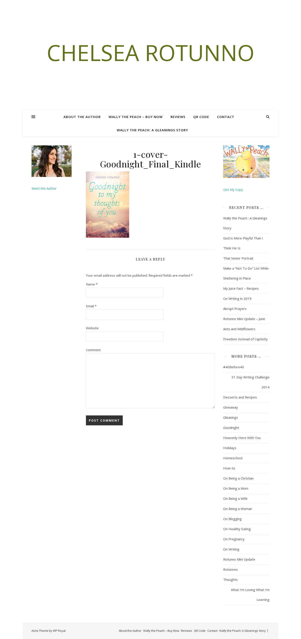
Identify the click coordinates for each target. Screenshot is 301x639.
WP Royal (59, 631)
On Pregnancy (234, 539)
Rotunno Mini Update (239, 559)
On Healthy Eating (237, 529)
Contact (225, 117)
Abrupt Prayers (235, 308)
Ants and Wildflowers (239, 329)
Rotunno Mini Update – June (244, 319)
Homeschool (232, 458)
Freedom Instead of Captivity (245, 339)
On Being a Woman (237, 508)
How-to (229, 468)
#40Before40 (233, 367)
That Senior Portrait (238, 258)
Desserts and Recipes (240, 397)
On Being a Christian (238, 478)
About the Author (82, 117)
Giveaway (230, 407)
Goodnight (231, 427)
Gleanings (230, 417)
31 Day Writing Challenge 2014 (250, 382)
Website (92, 328)
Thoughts (230, 579)
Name (92, 284)
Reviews (178, 117)
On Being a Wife (235, 498)
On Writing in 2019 (237, 298)
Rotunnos (230, 569)
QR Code (201, 117)
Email (91, 306)
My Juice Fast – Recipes (241, 288)
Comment (93, 350)
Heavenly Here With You (242, 437)
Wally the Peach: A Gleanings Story (152, 130)
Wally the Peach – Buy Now (136, 117)
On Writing (231, 549)
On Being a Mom (235, 488)
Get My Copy (233, 189)
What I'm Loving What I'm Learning (250, 594)
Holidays (229, 448)
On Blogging (232, 519)
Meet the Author (44, 188)
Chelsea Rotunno (151, 52)
